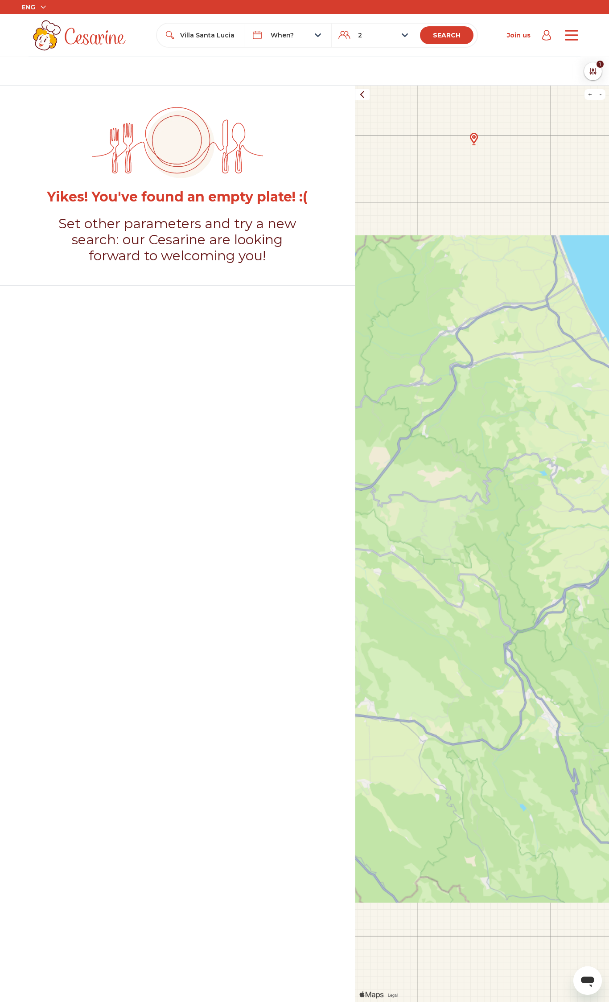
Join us (519, 35)
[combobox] (208, 35)
